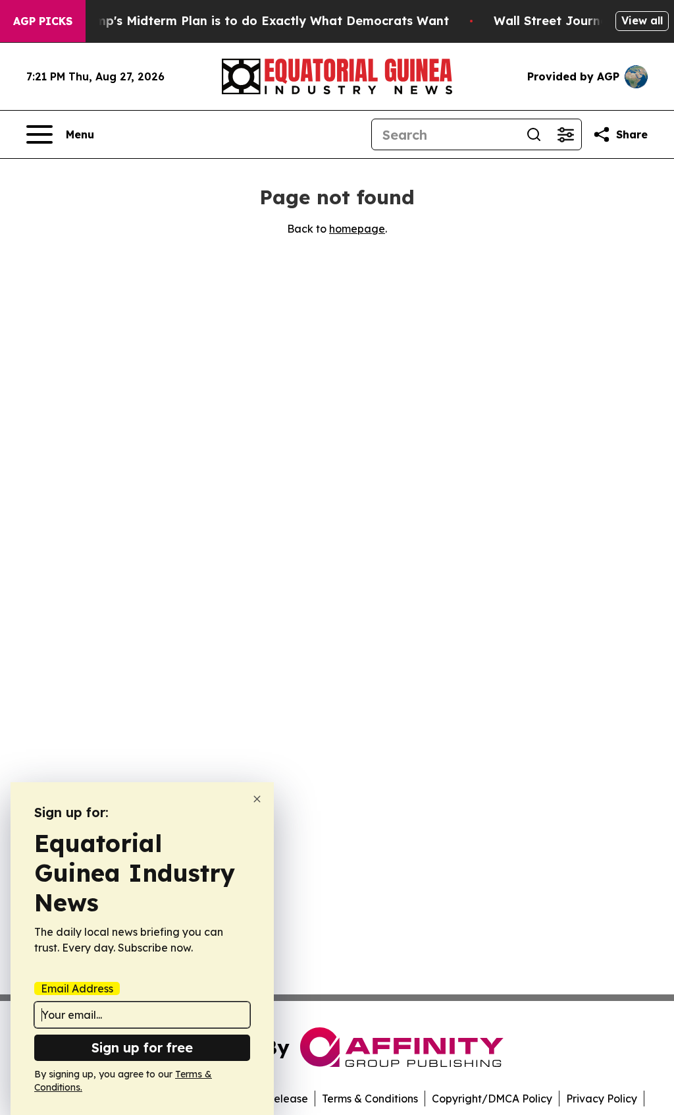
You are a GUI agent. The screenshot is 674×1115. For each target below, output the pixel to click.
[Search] (534, 134)
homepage (357, 228)
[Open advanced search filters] (565, 134)
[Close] (257, 799)
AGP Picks (42, 21)
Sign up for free (142, 1047)
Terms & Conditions (370, 1098)
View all (642, 20)
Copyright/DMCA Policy (492, 1098)
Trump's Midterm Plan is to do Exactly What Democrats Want (262, 20)
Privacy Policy (601, 1098)
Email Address (77, 988)
